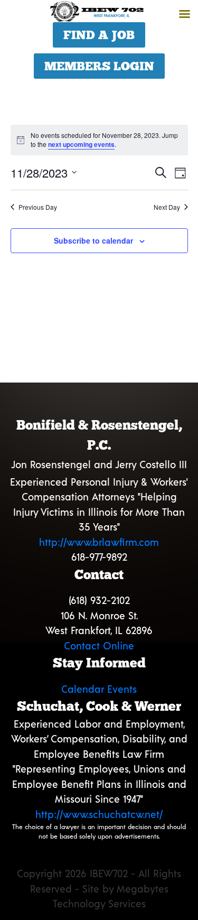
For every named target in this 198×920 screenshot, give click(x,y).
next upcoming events (81, 144)
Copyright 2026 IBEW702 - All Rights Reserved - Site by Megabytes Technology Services (99, 888)
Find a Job (99, 34)
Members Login (99, 66)
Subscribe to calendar (93, 240)
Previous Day (37, 207)
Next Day (167, 207)
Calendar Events (99, 689)
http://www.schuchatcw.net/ (99, 814)
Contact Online (99, 645)
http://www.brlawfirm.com (99, 542)
